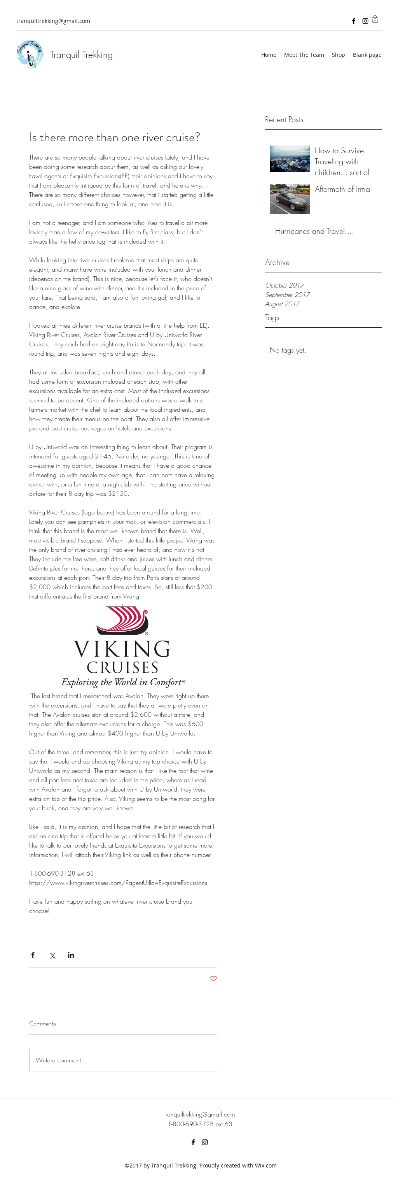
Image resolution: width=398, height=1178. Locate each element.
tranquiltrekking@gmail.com (53, 21)
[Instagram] (365, 21)
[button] (375, 19)
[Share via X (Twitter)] (52, 955)
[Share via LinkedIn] (71, 955)
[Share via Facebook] (33, 955)
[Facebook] (354, 21)
